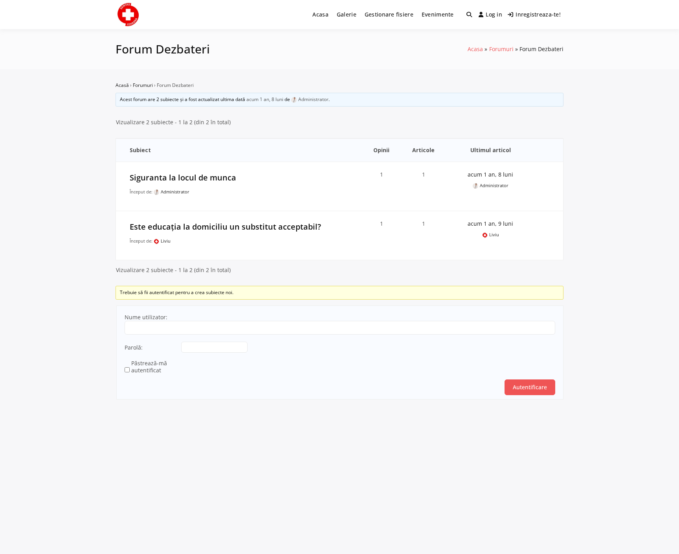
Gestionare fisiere (389, 14)
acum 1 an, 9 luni (490, 223)
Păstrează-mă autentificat (149, 367)
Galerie (346, 14)
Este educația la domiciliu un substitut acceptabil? (225, 226)
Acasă (122, 85)
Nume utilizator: (146, 317)
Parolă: (134, 347)
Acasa (320, 14)
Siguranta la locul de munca (183, 177)
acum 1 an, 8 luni (264, 99)
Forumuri (143, 85)
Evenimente (438, 14)
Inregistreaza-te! (538, 14)
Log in (494, 14)
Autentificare (530, 387)
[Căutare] (469, 14)
